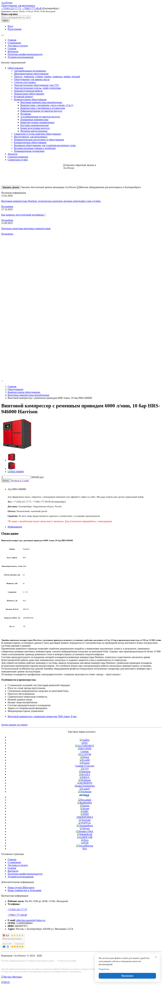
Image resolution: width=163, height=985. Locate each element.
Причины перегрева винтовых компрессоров (25, 228)
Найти (5, 20)
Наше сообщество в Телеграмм (24, 890)
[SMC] (85, 811)
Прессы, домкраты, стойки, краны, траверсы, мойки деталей (47, 76)
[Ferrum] (85, 763)
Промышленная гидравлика (29, 151)
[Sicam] (84, 808)
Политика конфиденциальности (25, 54)
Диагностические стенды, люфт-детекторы (37, 88)
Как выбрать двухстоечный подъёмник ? (23, 214)
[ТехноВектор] (84, 845)
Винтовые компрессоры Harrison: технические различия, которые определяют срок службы (51, 201)
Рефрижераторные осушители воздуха (41, 111)
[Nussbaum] (84, 791)
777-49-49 (32, 8)
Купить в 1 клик (20, 480)
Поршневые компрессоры (34, 119)
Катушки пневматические (34, 125)
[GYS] (85, 768)
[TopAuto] (85, 820)
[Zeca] (85, 840)
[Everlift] (85, 760)
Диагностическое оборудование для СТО (36, 85)
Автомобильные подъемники (30, 70)
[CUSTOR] (84, 754)
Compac (85, 751)
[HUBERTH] (84, 783)
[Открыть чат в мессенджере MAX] (5, 982)
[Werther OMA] (84, 831)
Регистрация (14, 29)
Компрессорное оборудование (30, 99)
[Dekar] (84, 757)
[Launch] (85, 788)
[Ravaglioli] (84, 800)
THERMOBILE (84, 817)
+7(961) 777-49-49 (17, 914)
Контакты (13, 51)
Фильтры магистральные (33, 131)
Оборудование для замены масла (32, 79)
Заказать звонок (11, 187)
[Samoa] (84, 805)
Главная (12, 40)
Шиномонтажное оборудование (31, 73)
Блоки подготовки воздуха (35, 128)
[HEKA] (85, 777)
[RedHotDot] (85, 802)
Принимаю (127, 975)
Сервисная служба (18, 159)
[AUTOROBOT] (84, 745)
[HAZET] (84, 774)
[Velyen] (84, 828)
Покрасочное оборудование (29, 93)
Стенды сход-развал (25, 82)
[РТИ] (85, 843)
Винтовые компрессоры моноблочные (41, 102)
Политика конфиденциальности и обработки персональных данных (27, 961)
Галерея (12, 48)
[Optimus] (85, 797)
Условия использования (20, 57)
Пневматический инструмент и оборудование (39, 139)
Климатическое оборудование (30, 142)
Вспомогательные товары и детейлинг (35, 148)
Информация (15, 526)
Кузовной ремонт (23, 96)
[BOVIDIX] (85, 748)
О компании (14, 42)
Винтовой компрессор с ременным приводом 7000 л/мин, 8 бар (42, 716)
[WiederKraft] (84, 834)
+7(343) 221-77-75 (17, 909)
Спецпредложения (18, 156)
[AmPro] (85, 740)
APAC (84, 742)
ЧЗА (84, 848)
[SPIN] (85, 814)
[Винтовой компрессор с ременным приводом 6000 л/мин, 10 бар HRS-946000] (17, 449)
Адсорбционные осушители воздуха (40, 116)
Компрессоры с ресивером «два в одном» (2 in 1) (46, 105)
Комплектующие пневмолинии (37, 122)
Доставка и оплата (18, 45)
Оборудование (15, 68)
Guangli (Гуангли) (84, 765)
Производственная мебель (28, 91)
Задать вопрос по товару (14, 724)
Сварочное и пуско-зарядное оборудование (37, 134)
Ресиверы (25, 113)
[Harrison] (84, 771)
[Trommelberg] (85, 825)
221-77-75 (11, 8)
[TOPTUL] (84, 822)
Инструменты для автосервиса (30, 136)
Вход (10, 26)
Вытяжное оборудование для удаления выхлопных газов (45, 145)
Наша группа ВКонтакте (21, 887)
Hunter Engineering (85, 785)
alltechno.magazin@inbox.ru (30, 920)
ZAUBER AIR (84, 837)
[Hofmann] (85, 780)
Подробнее (7, 206)
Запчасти (13, 154)
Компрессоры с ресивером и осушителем (42, 108)
